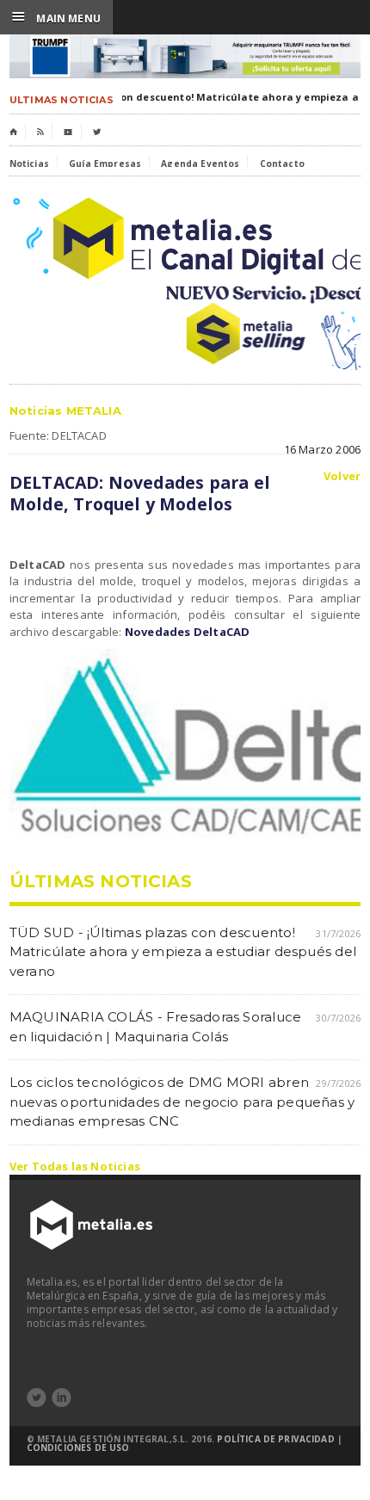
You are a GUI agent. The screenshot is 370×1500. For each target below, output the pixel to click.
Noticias (29, 163)
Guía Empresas (105, 163)
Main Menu (56, 17)
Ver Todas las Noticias (74, 1166)
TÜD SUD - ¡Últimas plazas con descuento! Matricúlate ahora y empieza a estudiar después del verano (182, 951)
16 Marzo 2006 (322, 449)
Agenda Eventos (200, 163)
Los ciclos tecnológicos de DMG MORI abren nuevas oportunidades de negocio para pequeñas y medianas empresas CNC (182, 1101)
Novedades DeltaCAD (187, 631)
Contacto (282, 163)
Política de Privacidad (275, 1439)
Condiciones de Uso (78, 1447)
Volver (342, 476)
